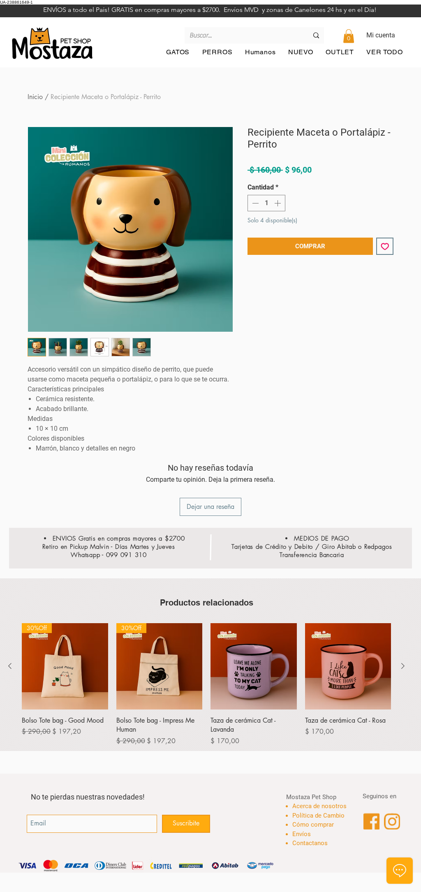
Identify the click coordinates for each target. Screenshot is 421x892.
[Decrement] (254, 203)
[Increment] (278, 203)
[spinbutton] (266, 203)
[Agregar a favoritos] (385, 246)
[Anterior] (10, 666)
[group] (206, 684)
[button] (348, 36)
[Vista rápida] (253, 666)
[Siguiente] (403, 666)
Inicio (35, 96)
